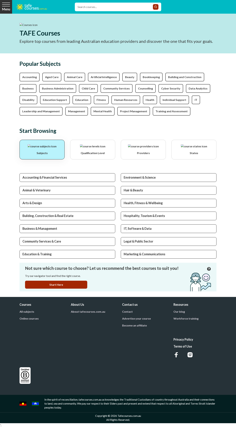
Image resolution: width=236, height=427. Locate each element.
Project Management (133, 111)
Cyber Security (170, 88)
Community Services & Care (41, 241)
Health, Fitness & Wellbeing (143, 203)
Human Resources (125, 99)
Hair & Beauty (133, 190)
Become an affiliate (134, 325)
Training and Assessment (171, 111)
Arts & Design (32, 203)
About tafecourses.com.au (88, 311)
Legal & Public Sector (138, 241)
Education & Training (37, 254)
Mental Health (102, 111)
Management (76, 111)
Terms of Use (182, 346)
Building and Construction (184, 77)
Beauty (129, 77)
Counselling (145, 88)
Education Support (55, 99)
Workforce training (186, 318)
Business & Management (39, 228)
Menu (6, 9)
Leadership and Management (41, 111)
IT (196, 99)
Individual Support (174, 99)
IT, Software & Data (138, 228)
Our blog (179, 311)
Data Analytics (198, 88)
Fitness (101, 99)
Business (28, 88)
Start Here (56, 284)
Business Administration (57, 88)
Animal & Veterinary (36, 190)
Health (150, 99)
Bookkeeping (151, 77)
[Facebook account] (176, 355)
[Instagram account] (190, 355)
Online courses (29, 318)
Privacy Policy (183, 339)
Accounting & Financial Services (44, 177)
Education (81, 99)
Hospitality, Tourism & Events (144, 216)
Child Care (88, 88)
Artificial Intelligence (104, 77)
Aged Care (52, 77)
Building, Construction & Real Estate (47, 216)
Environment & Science (140, 177)
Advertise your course (136, 318)
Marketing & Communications (144, 254)
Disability (28, 99)
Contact (127, 311)
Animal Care (74, 77)
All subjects (27, 311)
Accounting (29, 77)
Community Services (116, 88)
